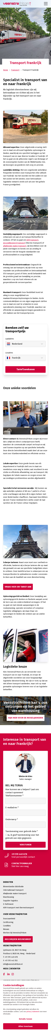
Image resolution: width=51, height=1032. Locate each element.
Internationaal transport (13, 890)
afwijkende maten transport (14, 246)
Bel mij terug (14, 785)
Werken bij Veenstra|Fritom (14, 933)
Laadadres (9, 339)
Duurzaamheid (9, 919)
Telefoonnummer (14, 795)
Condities (7, 926)
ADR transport (32, 240)
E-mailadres (12, 807)
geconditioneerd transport (14, 243)
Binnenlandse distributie (13, 886)
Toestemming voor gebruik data (21, 831)
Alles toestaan (25, 1026)
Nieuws (6, 929)
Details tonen (25, 1019)
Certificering (8, 922)
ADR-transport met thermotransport (18, 908)
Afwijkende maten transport (14, 893)
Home (5, 70)
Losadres (9, 353)
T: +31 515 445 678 (10, 957)
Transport (15, 70)
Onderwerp (11, 819)
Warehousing (8, 897)
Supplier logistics (10, 901)
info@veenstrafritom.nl (13, 964)
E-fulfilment (8, 904)
